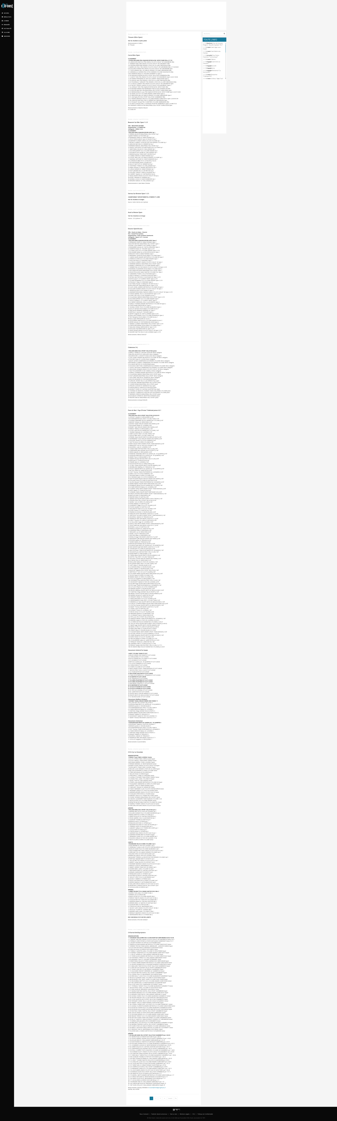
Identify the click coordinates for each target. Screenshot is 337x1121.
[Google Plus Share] (333, 1100)
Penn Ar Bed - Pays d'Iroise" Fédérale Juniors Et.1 (144, 410)
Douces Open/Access (135, 229)
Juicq (213, 68)
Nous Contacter (144, 1114)
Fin (176, 1098)
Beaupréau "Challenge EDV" (210, 75)
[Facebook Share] (333, 1096)
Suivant (170, 1098)
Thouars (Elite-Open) (135, 37)
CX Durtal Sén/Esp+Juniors (137, 933)
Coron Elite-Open (134, 55)
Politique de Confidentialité (205, 1114)
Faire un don (173, 1114)
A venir (209, 47)
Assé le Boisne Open (135, 212)
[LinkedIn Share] (333, 1108)
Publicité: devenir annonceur (159, 1114)
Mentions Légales (184, 1114)
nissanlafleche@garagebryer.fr (157, 1087)
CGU (193, 1114)
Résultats (130, 34)
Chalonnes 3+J (133, 347)
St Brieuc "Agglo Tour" (217, 78)
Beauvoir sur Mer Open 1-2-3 (138, 122)
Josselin (214, 66)
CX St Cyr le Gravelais (135, 752)
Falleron (213, 59)
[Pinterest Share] (333, 1113)
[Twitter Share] (333, 1104)
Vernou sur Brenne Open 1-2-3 (138, 193)
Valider (224, 34)
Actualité (209, 55)
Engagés (209, 62)
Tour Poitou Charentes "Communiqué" (211, 56)
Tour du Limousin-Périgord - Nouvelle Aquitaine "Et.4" (213, 44)
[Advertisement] (176, 14)
